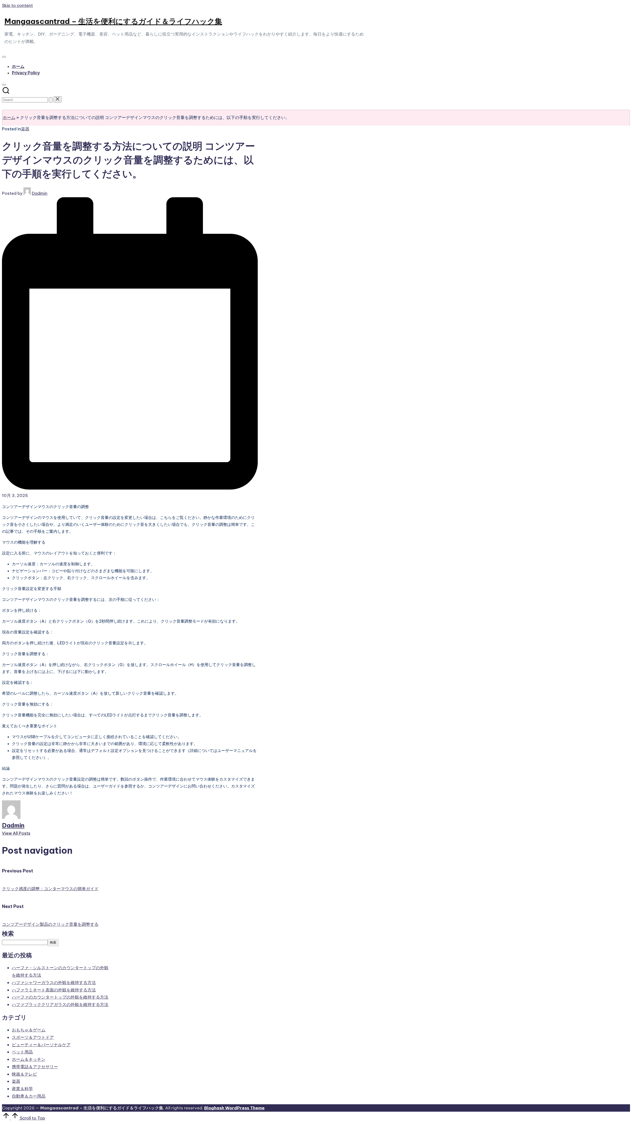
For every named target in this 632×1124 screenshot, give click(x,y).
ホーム (9, 117)
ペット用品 (22, 1052)
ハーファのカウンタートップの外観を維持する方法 (60, 997)
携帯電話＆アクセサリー (35, 1066)
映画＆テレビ (24, 1074)
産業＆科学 (22, 1088)
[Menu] (4, 57)
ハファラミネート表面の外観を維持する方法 (54, 990)
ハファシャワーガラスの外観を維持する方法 (54, 982)
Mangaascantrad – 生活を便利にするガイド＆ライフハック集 (113, 21)
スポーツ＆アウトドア (33, 1037)
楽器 (25, 129)
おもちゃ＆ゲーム (28, 1030)
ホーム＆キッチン (28, 1059)
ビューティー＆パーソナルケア (41, 1044)
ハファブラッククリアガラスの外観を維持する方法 (60, 1004)
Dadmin (13, 825)
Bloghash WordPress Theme (234, 1108)
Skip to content (17, 5)
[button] (51, 99)
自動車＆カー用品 (28, 1096)
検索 (8, 933)
